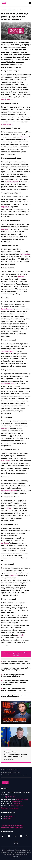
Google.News (7, 818)
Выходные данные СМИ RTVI (9, 769)
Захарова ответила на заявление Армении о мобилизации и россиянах (15, 662)
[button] (30, 2)
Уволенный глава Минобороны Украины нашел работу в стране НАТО (15, 754)
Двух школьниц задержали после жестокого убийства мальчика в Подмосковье (15, 682)
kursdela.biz (5, 461)
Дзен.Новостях (10, 816)
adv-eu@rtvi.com (17, 806)
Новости (4, 10)
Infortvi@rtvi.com (22, 799)
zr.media (20, 635)
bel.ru (9, 508)
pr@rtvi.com (16, 803)
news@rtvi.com (17, 801)
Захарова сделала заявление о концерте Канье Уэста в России (13, 689)
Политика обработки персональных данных (14, 775)
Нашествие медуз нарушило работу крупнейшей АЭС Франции (15, 669)
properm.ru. (13, 575)
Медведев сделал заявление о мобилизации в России (13, 696)
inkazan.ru (24, 137)
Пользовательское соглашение (10, 772)
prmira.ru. (5, 543)
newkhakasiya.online (9, 491)
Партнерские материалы (10, 808)
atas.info (4, 428)
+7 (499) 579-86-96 (10, 797)
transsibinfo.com (7, 384)
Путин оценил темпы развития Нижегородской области (13, 675)
